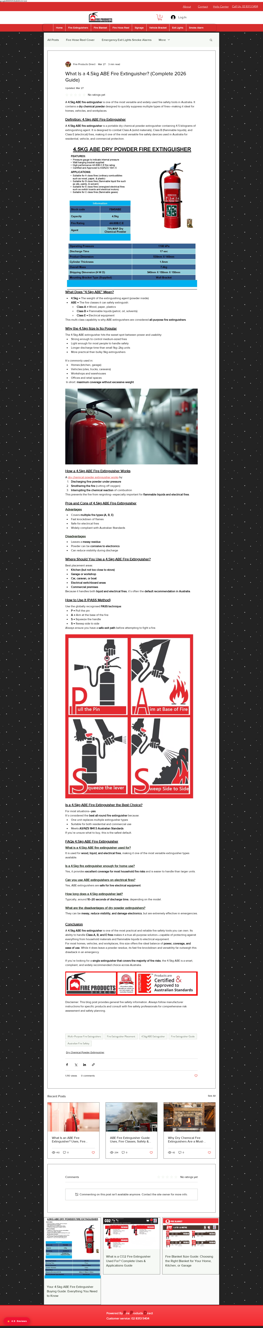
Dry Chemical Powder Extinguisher (85, 1052)
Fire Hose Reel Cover (80, 39)
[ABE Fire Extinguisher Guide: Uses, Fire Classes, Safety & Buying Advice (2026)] (131, 1117)
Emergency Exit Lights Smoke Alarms (127, 39)
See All (212, 1095)
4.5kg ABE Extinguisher (153, 1036)
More (162, 39)
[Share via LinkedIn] (84, 1064)
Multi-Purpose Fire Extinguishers (84, 1036)
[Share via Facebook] (67, 1064)
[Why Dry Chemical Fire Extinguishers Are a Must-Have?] (189, 1117)
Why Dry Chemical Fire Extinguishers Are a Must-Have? (186, 1139)
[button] (160, 17)
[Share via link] (93, 1064)
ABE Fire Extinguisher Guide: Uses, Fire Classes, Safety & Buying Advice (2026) (130, 1139)
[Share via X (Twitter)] (75, 1064)
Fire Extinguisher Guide (183, 1036)
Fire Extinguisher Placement (121, 1036)
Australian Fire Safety (78, 1043)
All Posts (53, 39)
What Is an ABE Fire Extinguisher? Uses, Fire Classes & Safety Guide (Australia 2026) (68, 1139)
